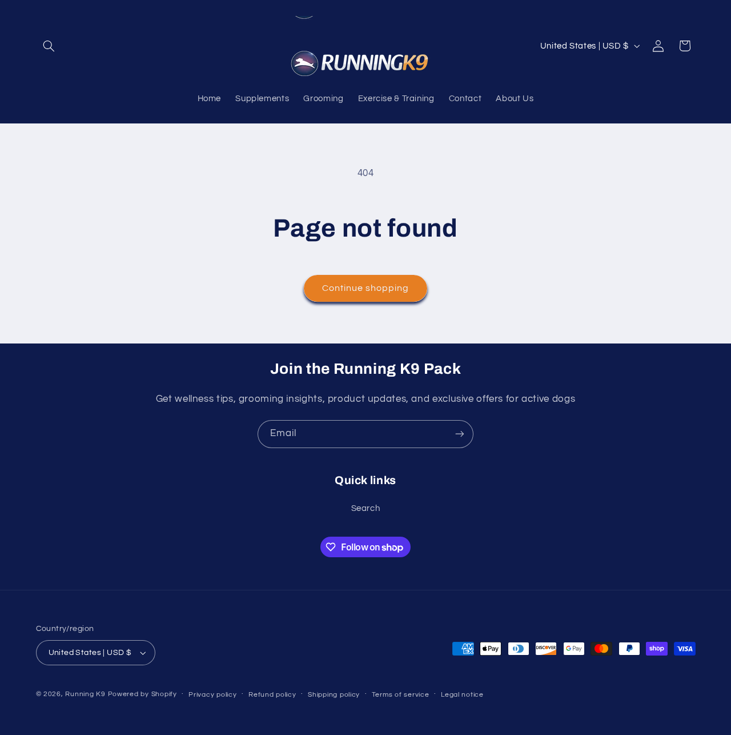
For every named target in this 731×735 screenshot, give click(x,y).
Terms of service (400, 695)
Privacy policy (212, 695)
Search (365, 508)
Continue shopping (365, 288)
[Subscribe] (460, 434)
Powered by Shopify (142, 694)
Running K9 (85, 694)
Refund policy (272, 695)
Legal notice (462, 695)
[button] (49, 46)
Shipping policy (334, 695)
